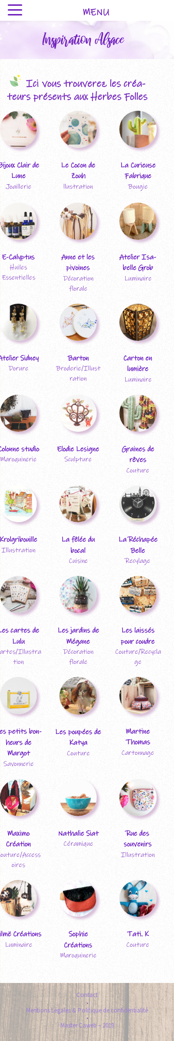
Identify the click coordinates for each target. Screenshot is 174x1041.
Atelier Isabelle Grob (137, 262)
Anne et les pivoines (78, 262)
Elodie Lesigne (78, 449)
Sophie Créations (78, 939)
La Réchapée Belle (138, 545)
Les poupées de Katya (78, 737)
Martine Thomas (138, 737)
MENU (96, 12)
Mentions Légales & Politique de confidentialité (87, 1010)
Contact (87, 995)
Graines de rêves (138, 454)
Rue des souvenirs (138, 839)
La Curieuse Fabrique (138, 171)
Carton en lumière (137, 363)
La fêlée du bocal (78, 545)
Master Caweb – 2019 (87, 1025)
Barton (78, 358)
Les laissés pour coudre (138, 636)
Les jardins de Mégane (78, 636)
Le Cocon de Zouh (78, 171)
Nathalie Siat (78, 833)
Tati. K (138, 933)
